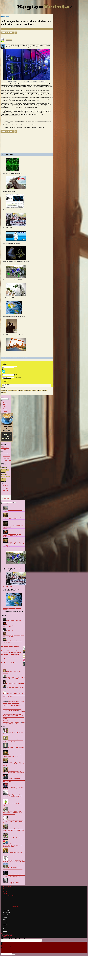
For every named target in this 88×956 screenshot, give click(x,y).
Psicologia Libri (7, 453)
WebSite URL (17, 377)
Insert (14, 954)
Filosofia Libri (6, 456)
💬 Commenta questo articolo (5, 497)
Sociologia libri (7, 460)
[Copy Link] (13, 33)
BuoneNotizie (29, 13)
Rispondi (3, 952)
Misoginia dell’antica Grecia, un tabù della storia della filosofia (13, 635)
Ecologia (5, 921)
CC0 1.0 (43, 81)
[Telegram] (11, 33)
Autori (4, 406)
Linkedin (5, 488)
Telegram (5, 490)
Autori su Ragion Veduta (9, 888)
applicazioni (4, 390)
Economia (19, 13)
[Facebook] (2, 33)
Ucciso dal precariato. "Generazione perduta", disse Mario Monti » (12, 709)
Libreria (37, 13)
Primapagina (3, 13)
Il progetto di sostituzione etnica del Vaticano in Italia (13, 717)
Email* (15, 375)
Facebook (5, 486)
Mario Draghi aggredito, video (13, 620)
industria (20, 390)
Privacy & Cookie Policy (9, 895)
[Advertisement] (27, 142)
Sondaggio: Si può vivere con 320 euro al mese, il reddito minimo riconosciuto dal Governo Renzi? (14, 695)
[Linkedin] (4, 33)
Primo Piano (8, 13)
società (4, 519)
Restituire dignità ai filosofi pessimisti (15, 683)
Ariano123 (5, 705)
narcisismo (5, 448)
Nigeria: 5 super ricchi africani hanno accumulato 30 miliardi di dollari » (12, 714)
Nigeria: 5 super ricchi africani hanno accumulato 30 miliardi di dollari (14, 678)
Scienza (22, 13)
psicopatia (8, 449)
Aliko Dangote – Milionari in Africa (14, 722)
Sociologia (5, 919)
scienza (39, 390)
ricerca (33, 390)
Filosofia (5, 924)
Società (12, 13)
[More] (15, 33)
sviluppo (45, 390)
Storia (4, 546)
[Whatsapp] (8, 33)
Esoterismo (6, 458)
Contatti (5, 409)
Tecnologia (3, 16)
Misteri (25, 13)
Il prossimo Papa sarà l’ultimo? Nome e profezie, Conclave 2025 (13, 702)
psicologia (3, 449)
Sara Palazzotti (9, 40)
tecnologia (3, 392)
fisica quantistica (12, 390)
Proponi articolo (5, 403)
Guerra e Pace (9, 630)
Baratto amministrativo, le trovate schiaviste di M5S (14, 711)
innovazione (27, 390)
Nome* (16, 374)
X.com (4, 492)
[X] (6, 33)
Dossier (33, 13)
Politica (15, 13)
